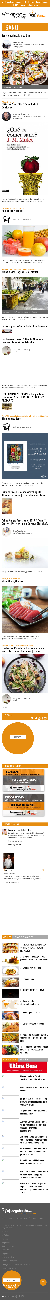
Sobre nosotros (8, 1243)
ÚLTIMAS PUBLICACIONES (23, 934)
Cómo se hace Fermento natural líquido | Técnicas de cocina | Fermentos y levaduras (23, 493)
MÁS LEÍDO (7, 934)
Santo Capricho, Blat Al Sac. (16, 35)
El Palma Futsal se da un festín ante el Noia (34, 1087)
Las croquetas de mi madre (33, 1021)
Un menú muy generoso (32, 965)
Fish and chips (28, 976)
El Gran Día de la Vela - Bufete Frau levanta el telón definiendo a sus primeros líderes (34, 1149)
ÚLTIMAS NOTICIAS (10, 1057)
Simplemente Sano (11, 418)
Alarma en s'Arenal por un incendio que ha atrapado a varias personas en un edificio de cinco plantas (33, 1137)
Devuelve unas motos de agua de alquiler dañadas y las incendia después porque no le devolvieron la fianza (34, 1185)
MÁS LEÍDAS (24, 1057)
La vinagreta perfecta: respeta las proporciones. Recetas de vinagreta (34, 1047)
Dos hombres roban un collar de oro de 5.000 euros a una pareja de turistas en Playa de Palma (34, 1172)
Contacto (5, 1247)
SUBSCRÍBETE (17, 737)
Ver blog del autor (15, 844)
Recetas (5, 1229)
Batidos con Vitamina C (13, 210)
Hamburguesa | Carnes (31, 1009)
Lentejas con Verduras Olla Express (16, 1262)
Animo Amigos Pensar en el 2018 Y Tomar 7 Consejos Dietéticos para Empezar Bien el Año (25, 521)
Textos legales (8, 1254)
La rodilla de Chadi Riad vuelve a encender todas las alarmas (32, 1159)
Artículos (5, 1232)
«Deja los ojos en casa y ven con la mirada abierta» (33, 1110)
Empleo (5, 1251)
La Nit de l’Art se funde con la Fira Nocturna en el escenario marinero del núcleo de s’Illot (33, 1099)
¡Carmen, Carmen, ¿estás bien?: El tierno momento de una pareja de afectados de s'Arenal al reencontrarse (33, 1124)
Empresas (6, 1240)
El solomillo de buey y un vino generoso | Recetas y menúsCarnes (34, 955)
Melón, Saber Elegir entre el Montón (20, 272)
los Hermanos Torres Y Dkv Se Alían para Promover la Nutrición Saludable (22, 340)
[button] (4, 867)
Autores (5, 1236)
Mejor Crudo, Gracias (12, 581)
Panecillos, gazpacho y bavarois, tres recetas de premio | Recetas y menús (34, 1035)
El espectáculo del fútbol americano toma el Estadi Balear (33, 1075)
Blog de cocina (7, 1225)
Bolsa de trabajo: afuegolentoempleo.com (29, 1000)
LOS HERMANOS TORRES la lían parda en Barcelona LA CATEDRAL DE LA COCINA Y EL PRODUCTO (24, 397)
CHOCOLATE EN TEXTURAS (33, 987)
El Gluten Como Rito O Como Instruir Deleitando (20, 105)
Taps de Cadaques (9, 1258)
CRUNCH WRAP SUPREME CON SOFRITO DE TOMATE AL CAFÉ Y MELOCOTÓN (33, 945)
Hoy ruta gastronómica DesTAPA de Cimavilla (24, 326)
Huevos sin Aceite (9, 1265)
